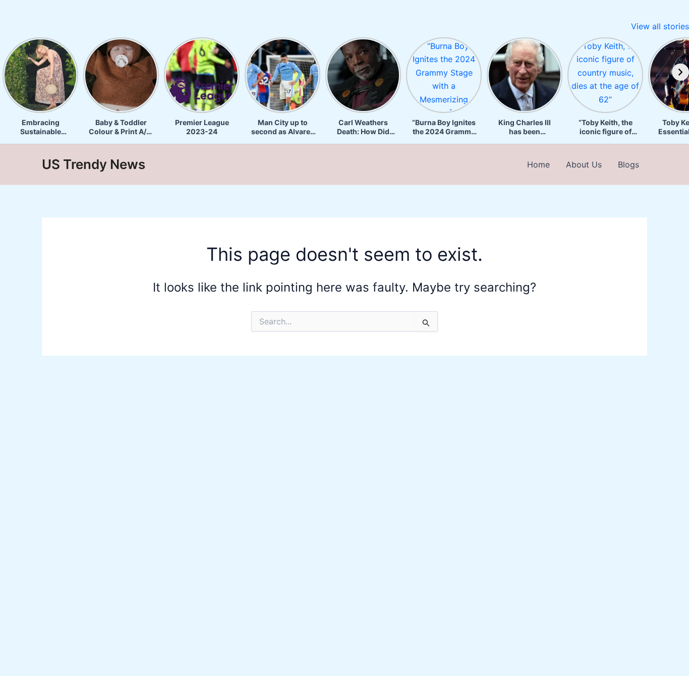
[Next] (680, 72)
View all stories (660, 26)
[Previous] (8, 72)
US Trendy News (93, 164)
